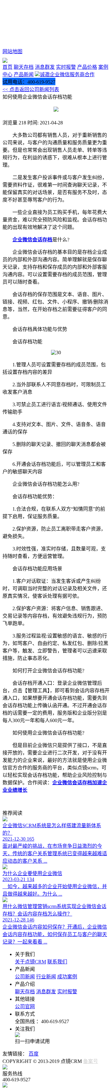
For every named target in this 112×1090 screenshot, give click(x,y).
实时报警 (66, 67)
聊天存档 (24, 67)
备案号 (90, 1061)
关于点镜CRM (30, 961)
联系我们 (57, 961)
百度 (34, 1053)
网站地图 (12, 51)
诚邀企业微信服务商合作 (67, 74)
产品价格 (87, 67)
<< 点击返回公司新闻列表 (30, 89)
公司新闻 (25, 976)
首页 (7, 67)
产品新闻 (24, 74)
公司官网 (25, 1006)
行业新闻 (46, 976)
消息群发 (45, 67)
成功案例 (67, 976)
